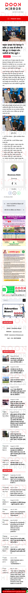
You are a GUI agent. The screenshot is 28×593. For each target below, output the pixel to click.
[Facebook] (12, 183)
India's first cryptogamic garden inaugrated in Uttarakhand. (17, 513)
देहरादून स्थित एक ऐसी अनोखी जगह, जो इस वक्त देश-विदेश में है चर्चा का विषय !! (17, 540)
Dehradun (7, 56)
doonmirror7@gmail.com (16, 335)
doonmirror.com (17, 331)
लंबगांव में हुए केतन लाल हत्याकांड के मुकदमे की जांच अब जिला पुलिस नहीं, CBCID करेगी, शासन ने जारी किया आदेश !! (17, 437)
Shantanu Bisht (9, 196)
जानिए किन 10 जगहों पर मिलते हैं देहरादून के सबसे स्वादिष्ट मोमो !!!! (17, 551)
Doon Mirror (18, 589)
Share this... (14, 188)
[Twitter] (15, 183)
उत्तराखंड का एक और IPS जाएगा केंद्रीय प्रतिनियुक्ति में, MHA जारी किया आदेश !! (17, 360)
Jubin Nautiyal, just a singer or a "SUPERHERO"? (16, 561)
